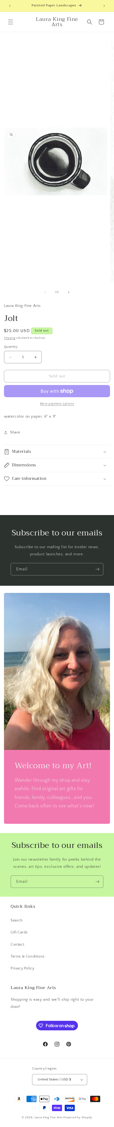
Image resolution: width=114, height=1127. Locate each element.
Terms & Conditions (28, 956)
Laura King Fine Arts (48, 1117)
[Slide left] (45, 292)
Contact (17, 944)
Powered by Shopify (77, 1117)
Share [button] (15, 432)
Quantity (10, 346)
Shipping (9, 338)
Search (17, 920)
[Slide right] (68, 292)
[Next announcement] (104, 6)
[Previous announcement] (10, 6)
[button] (10, 22)
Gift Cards (19, 932)
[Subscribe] (97, 569)
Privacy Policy (22, 968)
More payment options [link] (57, 403)
